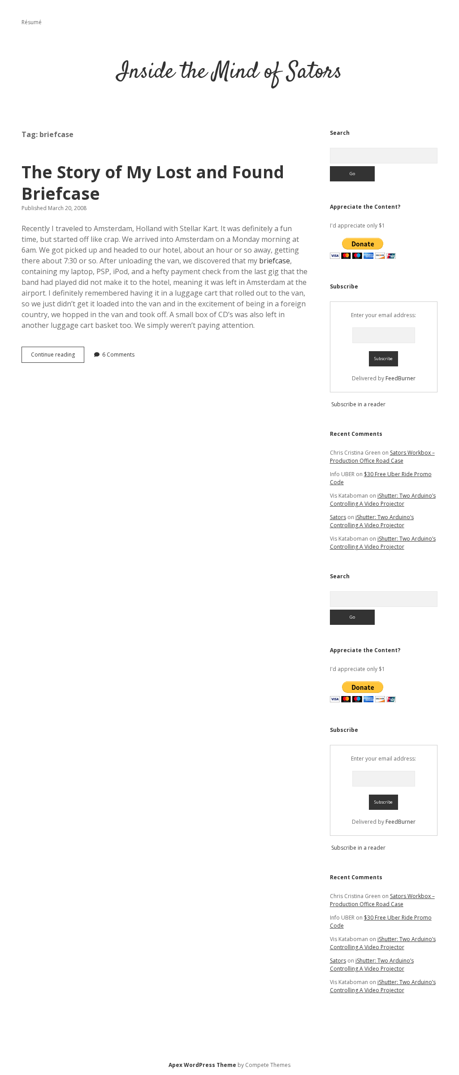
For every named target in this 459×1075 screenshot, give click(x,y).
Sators (338, 517)
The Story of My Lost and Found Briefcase (153, 182)
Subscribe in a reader (358, 404)
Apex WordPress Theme (202, 1065)
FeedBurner (400, 378)
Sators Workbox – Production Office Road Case (382, 456)
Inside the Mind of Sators (229, 72)
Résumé (32, 22)
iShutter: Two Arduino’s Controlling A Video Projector (383, 499)
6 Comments (118, 354)
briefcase (274, 261)
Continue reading (57, 356)
